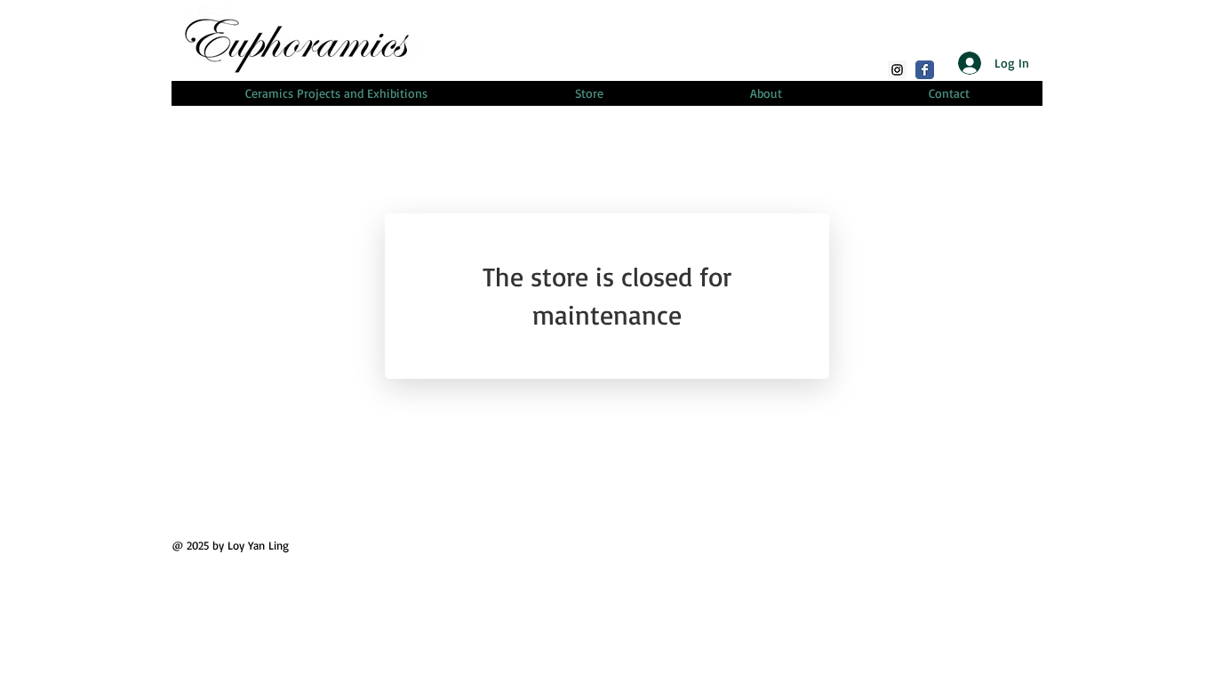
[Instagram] (897, 69)
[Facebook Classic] (924, 69)
